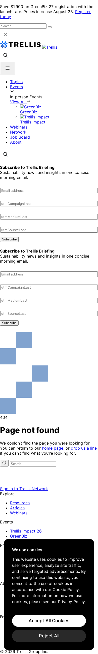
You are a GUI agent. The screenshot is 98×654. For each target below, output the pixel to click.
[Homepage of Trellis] (49, 483)
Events (16, 86)
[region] (49, 594)
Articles (17, 507)
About (16, 142)
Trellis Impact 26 (26, 531)
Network (18, 132)
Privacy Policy (71, 601)
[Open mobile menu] (7, 68)
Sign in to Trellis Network (24, 488)
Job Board (20, 137)
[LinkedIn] (3, 622)
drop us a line (84, 448)
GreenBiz (18, 536)
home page (52, 448)
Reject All (49, 635)
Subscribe (9, 239)
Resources (20, 502)
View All (18, 101)
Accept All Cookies (49, 620)
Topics (16, 81)
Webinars (18, 127)
